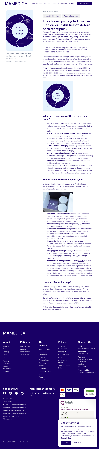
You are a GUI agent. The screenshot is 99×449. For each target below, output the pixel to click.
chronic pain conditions (51, 73)
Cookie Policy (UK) (63, 356)
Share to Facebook (12, 62)
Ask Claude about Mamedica (14, 404)
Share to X (22, 62)
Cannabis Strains (42, 364)
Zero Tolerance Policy (64, 367)
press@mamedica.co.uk (87, 372)
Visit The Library (45, 349)
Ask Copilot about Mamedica (14, 413)
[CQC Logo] (67, 404)
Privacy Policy (64, 352)
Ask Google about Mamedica (14, 407)
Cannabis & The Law (45, 373)
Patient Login (84, 3)
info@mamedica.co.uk (86, 348)
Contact (6, 372)
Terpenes (42, 368)
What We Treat (36, 3)
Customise (77, 443)
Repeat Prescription (59, 3)
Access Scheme (6, 362)
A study (81, 261)
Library (6, 358)
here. (90, 275)
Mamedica (49, 68)
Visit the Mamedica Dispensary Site (42, 394)
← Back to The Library (50, 11)
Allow (66, 442)
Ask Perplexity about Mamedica (11, 418)
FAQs (71, 3)
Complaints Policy (62, 361)
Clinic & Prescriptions (44, 359)
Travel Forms (25, 355)
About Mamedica (7, 367)
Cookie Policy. (66, 438)
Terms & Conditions (62, 347)
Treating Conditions (71, 16)
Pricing (47, 3)
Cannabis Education (51, 16)
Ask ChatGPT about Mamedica (10, 400)
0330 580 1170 (83, 353)
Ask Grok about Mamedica (13, 410)
